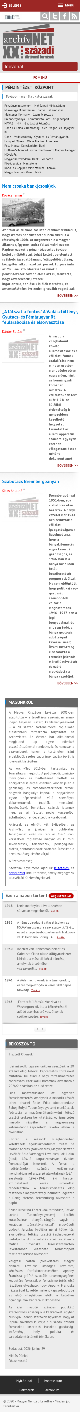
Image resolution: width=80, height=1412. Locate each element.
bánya (41, 110)
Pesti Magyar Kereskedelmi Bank (24, 146)
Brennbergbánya (14, 119)
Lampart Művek (14, 141)
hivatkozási (17, 873)
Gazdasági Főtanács (37, 123)
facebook (64, 16)
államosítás (55, 110)
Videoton (47, 159)
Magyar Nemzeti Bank (18, 172)
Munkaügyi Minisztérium (19, 110)
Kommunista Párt (39, 119)
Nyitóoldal (24, 1380)
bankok (51, 168)
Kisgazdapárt (61, 119)
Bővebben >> (67, 295)
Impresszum (53, 1380)
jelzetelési (61, 868)
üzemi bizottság (43, 114)
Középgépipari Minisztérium (21, 163)
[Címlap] (28, 56)
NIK (19, 123)
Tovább (54, 911)
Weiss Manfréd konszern (42, 141)
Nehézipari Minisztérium (49, 106)
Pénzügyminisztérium (17, 106)
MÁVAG (9, 123)
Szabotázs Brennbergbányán (30, 481)
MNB (38, 172)
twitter (54, 16)
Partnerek (26, 1390)
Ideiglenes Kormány (17, 114)
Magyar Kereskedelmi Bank (21, 159)
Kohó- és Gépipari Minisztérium (24, 168)
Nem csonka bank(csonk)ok (29, 186)
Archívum (52, 1390)
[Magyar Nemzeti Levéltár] (12, 20)
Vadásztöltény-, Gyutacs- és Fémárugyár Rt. (41, 137)
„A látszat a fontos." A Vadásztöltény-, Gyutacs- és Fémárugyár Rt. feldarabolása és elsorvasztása (40, 317)
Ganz (7, 137)
